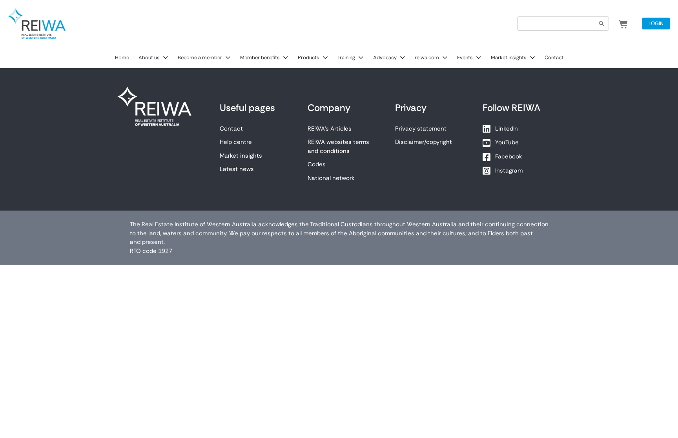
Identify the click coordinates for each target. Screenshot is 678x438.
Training (346, 57)
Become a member (200, 57)
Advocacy (385, 57)
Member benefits (260, 57)
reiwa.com (427, 57)
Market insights (509, 57)
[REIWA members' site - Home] (37, 23)
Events (465, 57)
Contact (554, 57)
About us (149, 57)
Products (308, 57)
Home (122, 57)
